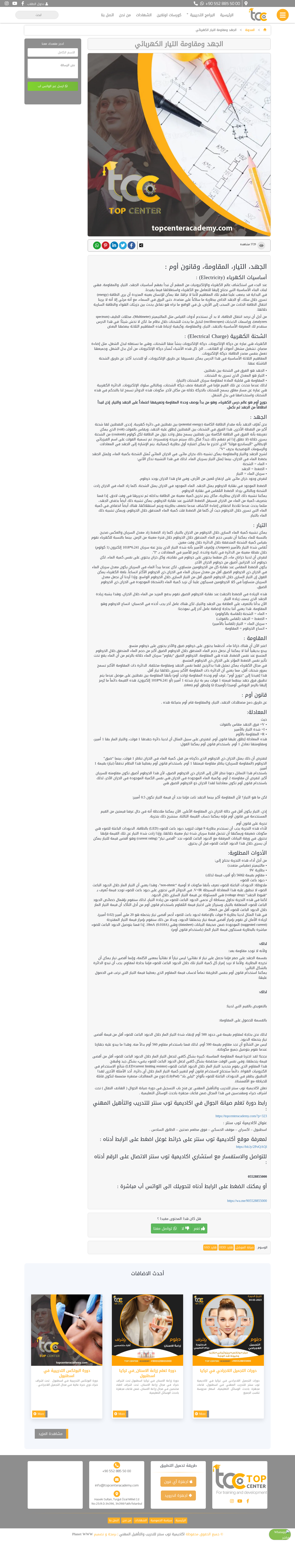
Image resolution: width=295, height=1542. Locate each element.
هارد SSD (210, 1247)
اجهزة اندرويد (177, 1495)
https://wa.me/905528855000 (247, 1200)
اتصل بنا (107, 14)
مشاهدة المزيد (50, 1433)
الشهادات (144, 14)
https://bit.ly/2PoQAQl (251, 1146)
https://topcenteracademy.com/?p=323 (241, 1116)
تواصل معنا (163, 1228)
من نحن (125, 14)
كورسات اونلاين (169, 14)
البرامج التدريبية (202, 14)
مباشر (286, 1537)
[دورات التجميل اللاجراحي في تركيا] (228, 1331)
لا (183, 1228)
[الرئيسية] (264, 30)
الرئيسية (226, 14)
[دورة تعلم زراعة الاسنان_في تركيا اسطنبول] (147, 1331)
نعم (197, 1228)
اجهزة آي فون (177, 1481)
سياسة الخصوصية (161, 1520)
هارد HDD (226, 1247)
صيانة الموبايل (245, 1247)
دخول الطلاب (35, 4)
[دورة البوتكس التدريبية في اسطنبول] (66, 1331)
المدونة (250, 30)
